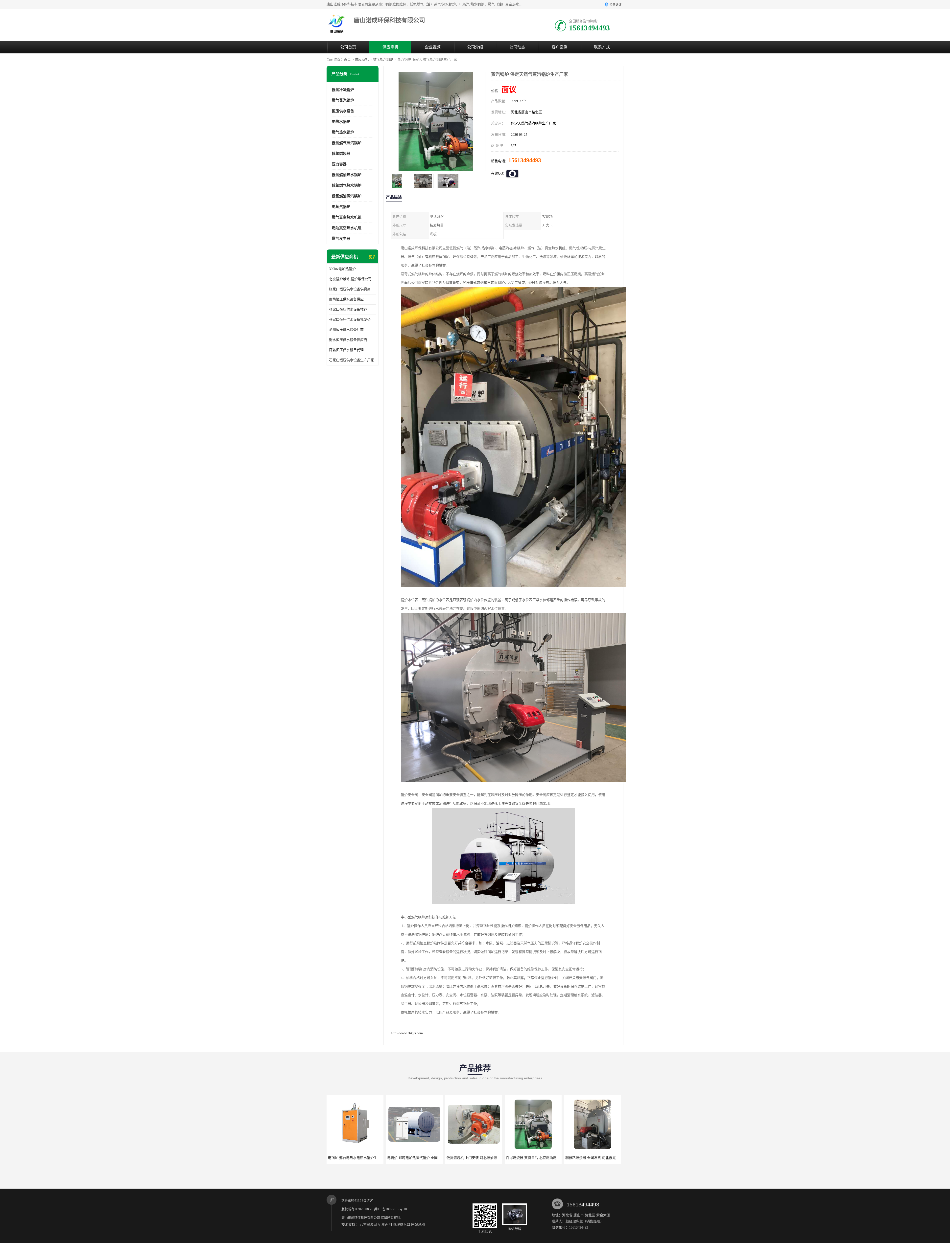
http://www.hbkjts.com (407, 1033)
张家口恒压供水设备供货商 (350, 289)
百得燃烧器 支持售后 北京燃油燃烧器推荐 (422, 1158)
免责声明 (385, 1224)
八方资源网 (368, 1224)
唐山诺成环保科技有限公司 (360, 1218)
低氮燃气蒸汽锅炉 (346, 143)
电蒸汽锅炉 (341, 207)
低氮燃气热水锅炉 (346, 185)
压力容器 (339, 164)
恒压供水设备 (343, 111)
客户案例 (560, 47)
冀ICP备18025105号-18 (390, 1209)
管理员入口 (401, 1224)
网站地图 (418, 1224)
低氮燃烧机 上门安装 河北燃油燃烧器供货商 (364, 1158)
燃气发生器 (341, 239)
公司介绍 (475, 47)
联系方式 (602, 47)
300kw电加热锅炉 (342, 269)
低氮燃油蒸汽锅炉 (346, 196)
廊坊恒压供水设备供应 (346, 299)
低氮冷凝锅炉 (343, 90)
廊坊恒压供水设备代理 (346, 350)
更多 (372, 257)
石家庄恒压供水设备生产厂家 (351, 360)
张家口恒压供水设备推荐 (348, 309)
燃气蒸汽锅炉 (383, 59)
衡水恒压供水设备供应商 (348, 340)
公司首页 (348, 47)
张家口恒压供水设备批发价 (350, 319)
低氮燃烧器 (341, 154)
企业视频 (433, 47)
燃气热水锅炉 (343, 132)
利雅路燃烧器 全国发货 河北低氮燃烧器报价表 (484, 1158)
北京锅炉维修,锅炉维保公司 (350, 279)
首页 (347, 59)
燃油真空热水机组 (346, 228)
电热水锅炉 (341, 122)
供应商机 (390, 47)
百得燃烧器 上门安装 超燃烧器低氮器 (537, 1158)
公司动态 (517, 47)
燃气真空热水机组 (346, 217)
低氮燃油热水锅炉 (346, 175)
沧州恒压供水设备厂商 (346, 330)
